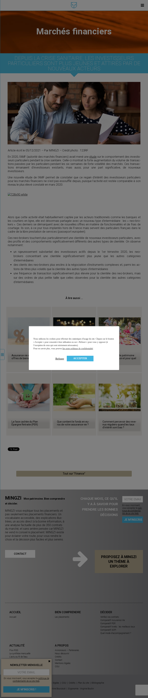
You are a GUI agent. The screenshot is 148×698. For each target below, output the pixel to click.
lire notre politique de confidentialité (77, 348)
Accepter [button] (80, 358)
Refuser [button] (59, 358)
